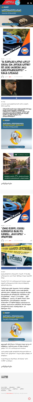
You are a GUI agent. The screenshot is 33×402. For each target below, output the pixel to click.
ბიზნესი (18, 387)
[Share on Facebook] (16, 98)
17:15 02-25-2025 (18, 76)
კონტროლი (15, 388)
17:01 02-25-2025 (18, 240)
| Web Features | (9, 393)
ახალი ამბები (8, 58)
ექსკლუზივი (12, 387)
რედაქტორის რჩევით (5, 388)
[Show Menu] (28, 3)
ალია (10, 76)
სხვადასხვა (3, 390)
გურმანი (22, 388)
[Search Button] (31, 3)
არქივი (9, 390)
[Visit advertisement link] (16, 43)
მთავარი (2, 58)
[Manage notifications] (29, 398)
